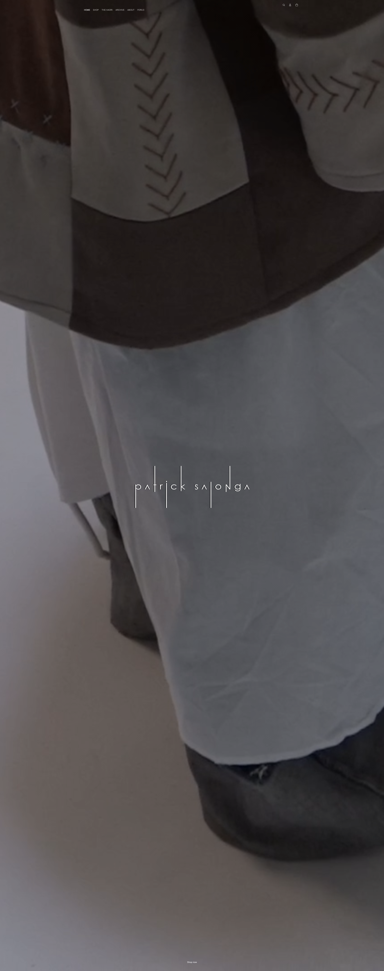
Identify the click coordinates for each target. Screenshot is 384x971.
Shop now (192, 962)
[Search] (283, 5)
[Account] (290, 5)
